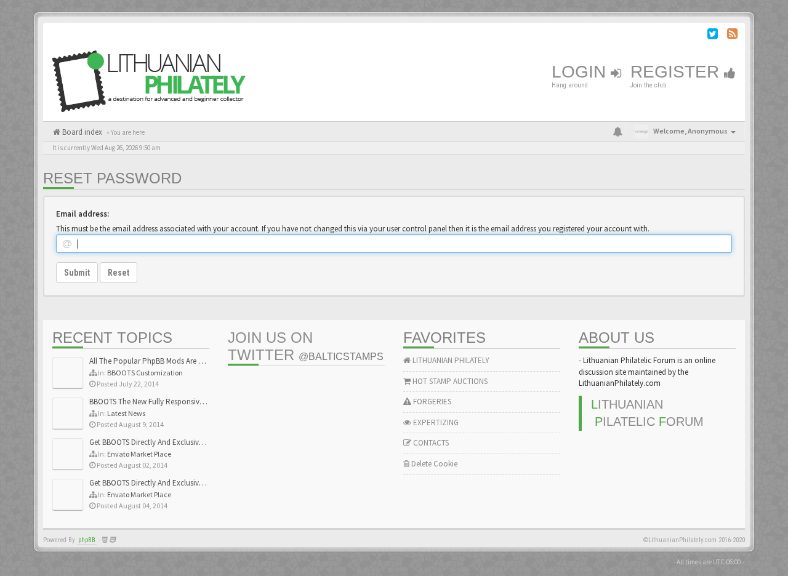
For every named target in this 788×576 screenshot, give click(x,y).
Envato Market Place (139, 453)
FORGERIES (431, 401)
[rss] (732, 35)
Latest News (126, 413)
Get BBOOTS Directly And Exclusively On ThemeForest (177, 442)
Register (677, 71)
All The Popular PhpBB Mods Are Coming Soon (167, 361)
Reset (118, 273)
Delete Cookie (433, 463)
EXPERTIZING (435, 422)
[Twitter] (712, 35)
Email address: (82, 214)
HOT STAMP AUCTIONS (449, 381)
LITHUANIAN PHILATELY (450, 360)
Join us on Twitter (306, 346)
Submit (77, 273)
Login (581, 71)
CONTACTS (430, 443)
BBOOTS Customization (145, 372)
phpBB (86, 540)
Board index (81, 132)
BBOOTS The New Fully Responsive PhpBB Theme (170, 401)
